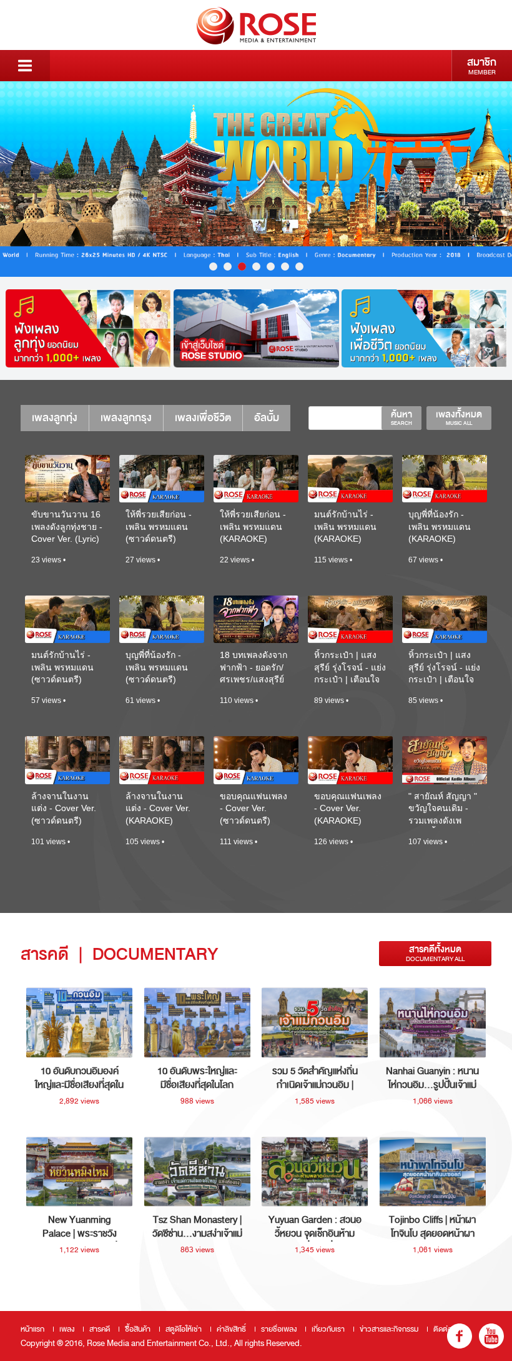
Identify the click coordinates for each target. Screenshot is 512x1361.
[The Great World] (256, 179)
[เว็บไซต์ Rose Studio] (256, 328)
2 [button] (228, 266)
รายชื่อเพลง (279, 1329)
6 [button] (285, 266)
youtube (491, 1336)
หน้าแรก (32, 1329)
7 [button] (299, 266)
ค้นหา (401, 417)
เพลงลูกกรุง (126, 417)
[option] (256, 179)
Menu (25, 65)
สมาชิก (481, 65)
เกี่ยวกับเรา (328, 1329)
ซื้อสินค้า (137, 1329)
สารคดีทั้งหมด (435, 953)
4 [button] (256, 266)
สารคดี (99, 1329)
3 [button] (242, 266)
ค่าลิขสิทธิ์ (231, 1329)
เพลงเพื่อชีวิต (203, 417)
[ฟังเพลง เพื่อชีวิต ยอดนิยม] (424, 328)
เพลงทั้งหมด (459, 417)
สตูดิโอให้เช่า (183, 1329)
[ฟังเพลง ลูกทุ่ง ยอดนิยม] (88, 328)
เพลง (66, 1329)
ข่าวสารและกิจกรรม (389, 1329)
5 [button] (271, 266)
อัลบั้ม (266, 417)
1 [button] (213, 266)
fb (459, 1336)
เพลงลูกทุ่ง (54, 417)
